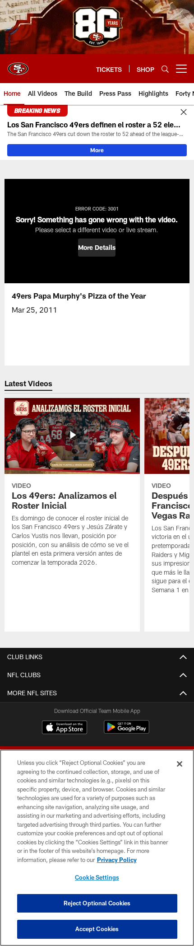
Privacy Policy (117, 859)
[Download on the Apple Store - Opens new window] (64, 728)
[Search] (165, 69)
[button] (96, 248)
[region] (97, 847)
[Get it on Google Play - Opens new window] (126, 732)
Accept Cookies (97, 928)
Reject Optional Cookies (97, 903)
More (97, 150)
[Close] (183, 112)
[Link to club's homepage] (18, 65)
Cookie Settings (97, 877)
